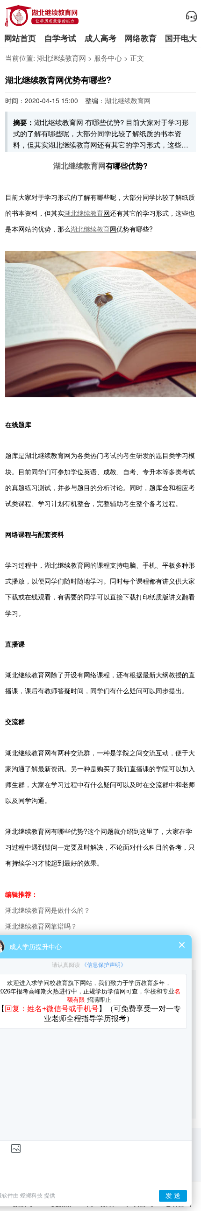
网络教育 (141, 38)
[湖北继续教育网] (41, 25)
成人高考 (100, 38)
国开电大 (181, 38)
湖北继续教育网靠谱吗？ (41, 925)
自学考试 (60, 38)
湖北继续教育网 (61, 58)
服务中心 (108, 58)
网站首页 (20, 38)
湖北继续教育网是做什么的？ (47, 910)
